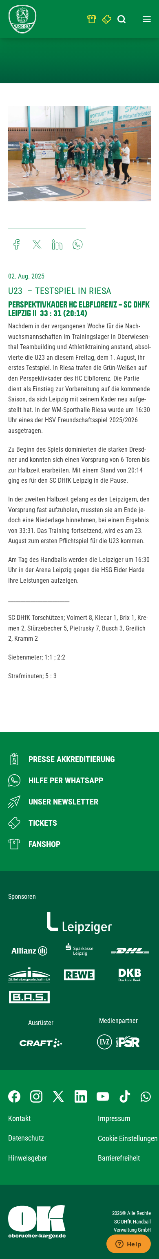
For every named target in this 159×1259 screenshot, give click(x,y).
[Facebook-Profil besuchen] (14, 1096)
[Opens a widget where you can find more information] (128, 1244)
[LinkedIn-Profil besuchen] (81, 1096)
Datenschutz (26, 1138)
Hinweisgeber (27, 1158)
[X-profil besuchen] (58, 1096)
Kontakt (19, 1118)
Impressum (114, 1118)
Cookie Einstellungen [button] (128, 1138)
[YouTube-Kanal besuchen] (103, 1096)
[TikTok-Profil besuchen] (125, 1096)
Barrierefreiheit (119, 1158)
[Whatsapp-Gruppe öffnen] (146, 1096)
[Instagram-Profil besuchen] (36, 1096)
